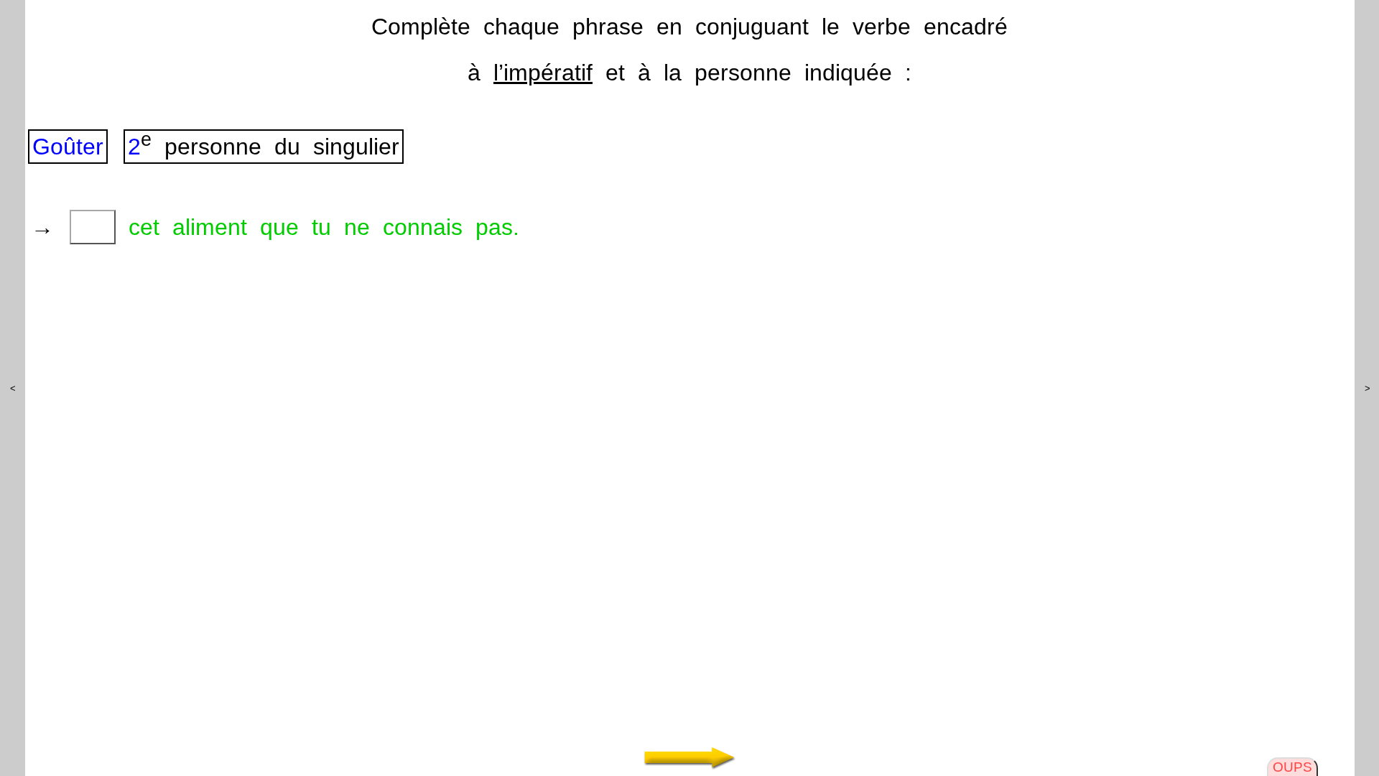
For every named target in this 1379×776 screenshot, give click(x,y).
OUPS (1292, 767)
